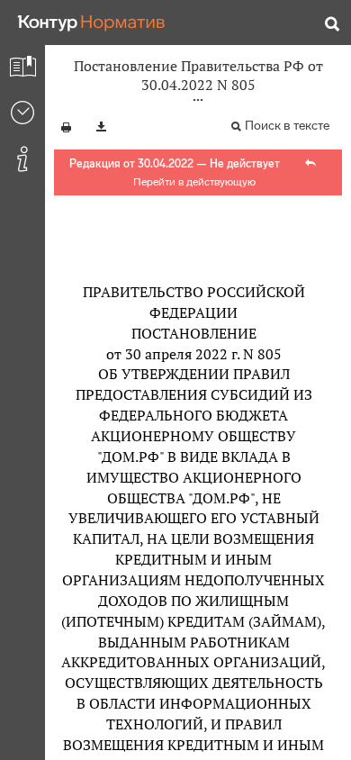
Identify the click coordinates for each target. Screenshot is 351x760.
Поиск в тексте (287, 125)
